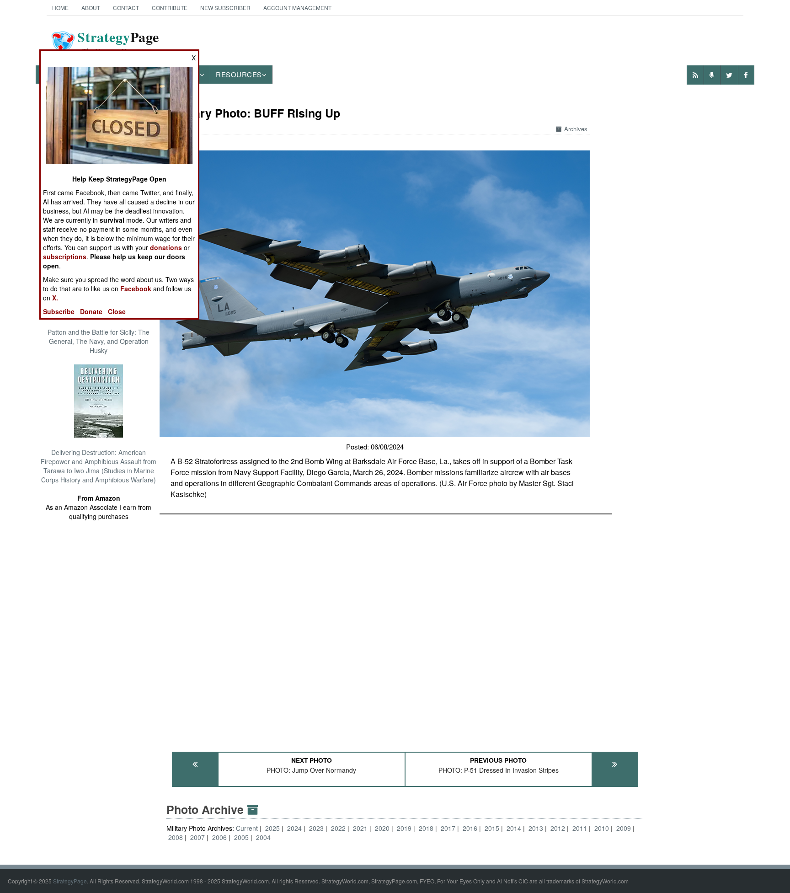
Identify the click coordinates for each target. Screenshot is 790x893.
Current (248, 828)
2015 (492, 828)
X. (55, 297)
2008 (175, 837)
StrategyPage (70, 881)
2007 (197, 837)
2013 (535, 828)
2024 (294, 828)
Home (60, 7)
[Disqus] (405, 628)
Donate (91, 311)
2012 (557, 828)
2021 (360, 828)
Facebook (135, 288)
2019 (404, 828)
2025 (272, 828)
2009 (623, 828)
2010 (601, 828)
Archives (575, 128)
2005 (241, 837)
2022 (338, 828)
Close (117, 311)
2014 (514, 828)
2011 (579, 828)
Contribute (169, 7)
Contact (126, 7)
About (90, 7)
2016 (470, 828)
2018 (426, 828)
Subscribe (59, 311)
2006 (219, 837)
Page (118, 42)
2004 (263, 837)
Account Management (297, 7)
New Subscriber (225, 7)
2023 (316, 828)
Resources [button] (239, 74)
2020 (382, 828)
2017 (448, 828)
